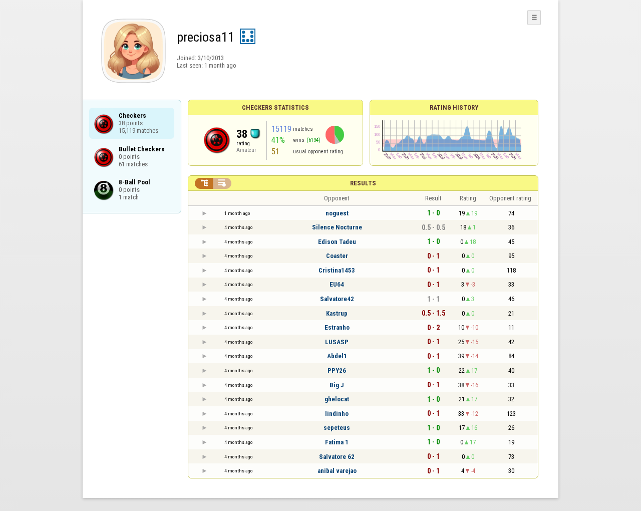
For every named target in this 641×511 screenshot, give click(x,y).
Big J (337, 385)
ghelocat (337, 399)
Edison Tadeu (337, 241)
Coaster (337, 256)
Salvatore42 (337, 299)
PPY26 (337, 370)
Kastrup (337, 313)
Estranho (337, 327)
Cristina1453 (336, 270)
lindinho (337, 413)
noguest (337, 213)
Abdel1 (337, 356)
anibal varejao (337, 470)
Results (363, 183)
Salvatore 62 (337, 456)
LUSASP (337, 342)
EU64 (337, 284)
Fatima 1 (337, 442)
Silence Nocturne (337, 227)
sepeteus (337, 427)
